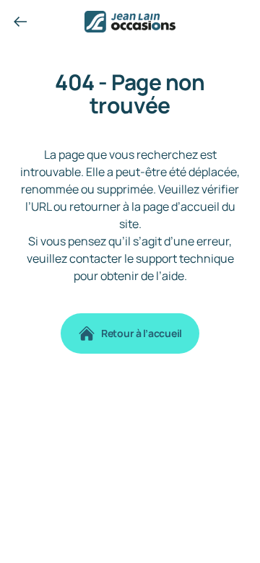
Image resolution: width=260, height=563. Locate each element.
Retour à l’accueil (141, 333)
